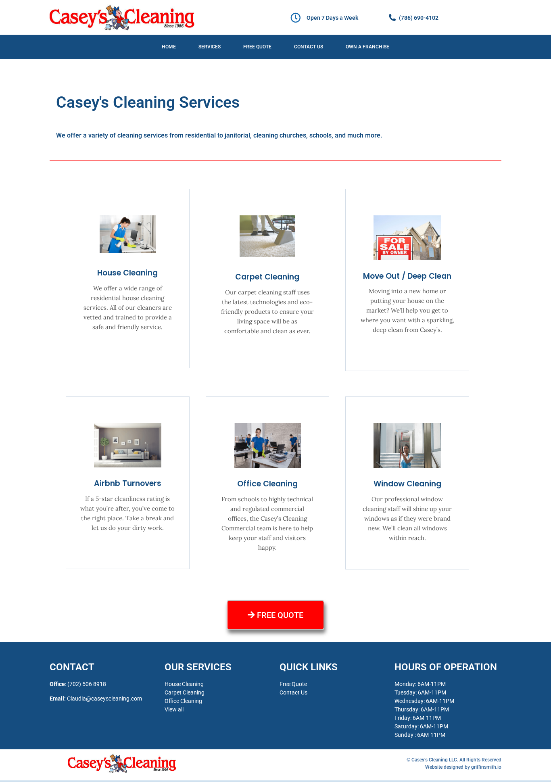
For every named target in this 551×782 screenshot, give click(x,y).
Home (169, 47)
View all (174, 709)
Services (209, 47)
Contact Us (308, 47)
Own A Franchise (367, 47)
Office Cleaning (267, 483)
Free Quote (257, 47)
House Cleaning (127, 272)
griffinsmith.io (486, 767)
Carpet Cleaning (267, 276)
